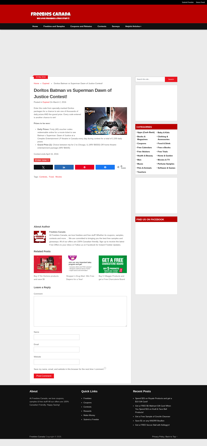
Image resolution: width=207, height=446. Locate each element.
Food (51, 177)
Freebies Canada (37, 436)
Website (37, 357)
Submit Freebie (188, 2)
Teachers (141, 172)
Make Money (89, 415)
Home (35, 26)
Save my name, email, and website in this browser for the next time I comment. (69, 369)
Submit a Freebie (91, 419)
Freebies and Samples (54, 26)
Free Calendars (144, 147)
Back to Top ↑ (171, 436)
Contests (102, 26)
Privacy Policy (158, 436)
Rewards (87, 411)
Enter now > (42, 160)
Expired (46, 83)
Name (36, 332)
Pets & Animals (144, 168)
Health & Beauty (145, 156)
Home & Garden (165, 156)
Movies (58, 177)
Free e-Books (164, 147)
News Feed (200, 2)
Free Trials (163, 151)
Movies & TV (164, 160)
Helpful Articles (133, 26)
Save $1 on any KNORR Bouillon (149, 421)
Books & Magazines (142, 137)
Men (139, 160)
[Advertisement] (103, 50)
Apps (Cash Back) (146, 132)
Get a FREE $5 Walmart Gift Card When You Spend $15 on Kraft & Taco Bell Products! (153, 409)
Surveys (116, 26)
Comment (38, 294)
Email (36, 344)
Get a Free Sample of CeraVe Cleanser (152, 416)
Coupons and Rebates (81, 26)
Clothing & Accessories (164, 137)
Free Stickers (143, 151)
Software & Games (166, 168)
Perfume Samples (166, 164)
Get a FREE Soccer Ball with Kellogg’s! (152, 425)
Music (140, 164)
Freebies (87, 398)
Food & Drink (164, 143)
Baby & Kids (164, 132)
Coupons (141, 143)
